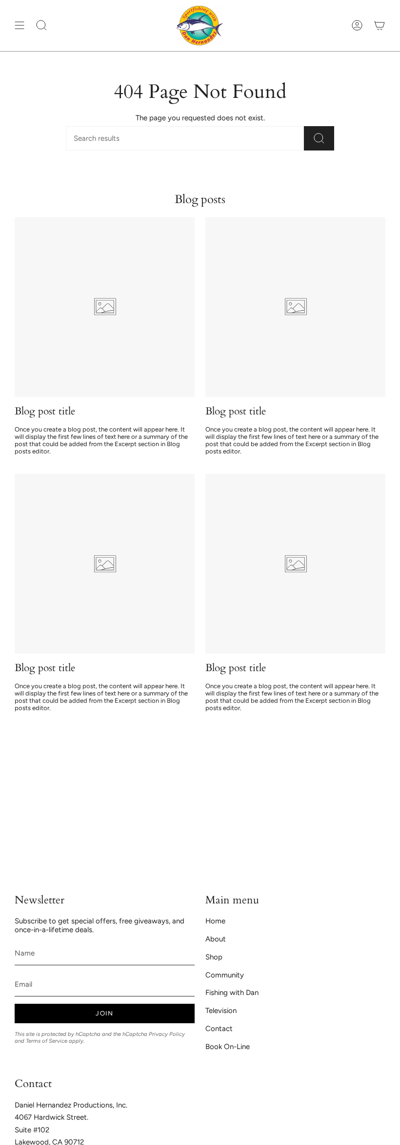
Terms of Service (46, 1040)
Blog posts (200, 199)
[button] (41, 25)
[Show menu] (19, 25)
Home (215, 921)
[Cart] (379, 25)
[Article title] (105, 307)
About (215, 939)
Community (224, 975)
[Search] (319, 138)
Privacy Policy (167, 1034)
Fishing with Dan (232, 992)
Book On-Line (227, 1046)
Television (221, 1010)
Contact (219, 1028)
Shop (213, 957)
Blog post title (45, 411)
